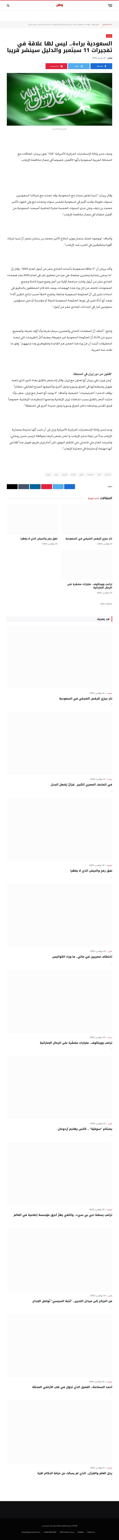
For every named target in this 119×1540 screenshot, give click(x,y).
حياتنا (109, 779)
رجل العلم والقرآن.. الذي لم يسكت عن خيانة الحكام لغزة (74, 1473)
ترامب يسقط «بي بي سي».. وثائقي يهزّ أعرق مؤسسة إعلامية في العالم (63, 1215)
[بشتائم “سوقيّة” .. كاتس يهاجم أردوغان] (59, 1087)
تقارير (110, 951)
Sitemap (81, 1532)
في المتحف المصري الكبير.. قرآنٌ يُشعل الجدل (81, 784)
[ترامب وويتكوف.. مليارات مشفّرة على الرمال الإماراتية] (87, 565)
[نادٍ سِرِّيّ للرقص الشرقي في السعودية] (87, 519)
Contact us (91, 1532)
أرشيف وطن (95, 24)
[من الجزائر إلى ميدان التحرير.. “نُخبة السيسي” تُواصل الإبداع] (59, 1259)
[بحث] (8, 5)
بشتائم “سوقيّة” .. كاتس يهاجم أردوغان (85, 1129)
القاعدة (73, 474)
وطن (110, 58)
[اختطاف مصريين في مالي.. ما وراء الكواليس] (59, 915)
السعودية (90, 474)
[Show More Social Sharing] (42, 66)
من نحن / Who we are (67, 1532)
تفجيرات (64, 474)
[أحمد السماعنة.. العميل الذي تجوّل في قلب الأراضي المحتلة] (59, 1346)
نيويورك (48, 474)
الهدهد (87, 24)
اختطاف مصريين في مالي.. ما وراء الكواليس (82, 957)
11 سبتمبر (108, 474)
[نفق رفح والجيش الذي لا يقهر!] (32, 519)
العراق (82, 474)
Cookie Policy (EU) (50, 1532)
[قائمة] (110, 5)
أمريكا (99, 474)
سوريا (56, 474)
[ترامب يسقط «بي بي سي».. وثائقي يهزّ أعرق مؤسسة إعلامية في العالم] (59, 1173)
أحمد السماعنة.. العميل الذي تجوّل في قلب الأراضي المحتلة (72, 1387)
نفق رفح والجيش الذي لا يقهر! (38, 538)
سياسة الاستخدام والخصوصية (31, 1532)
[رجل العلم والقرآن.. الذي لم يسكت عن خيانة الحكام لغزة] (59, 1432)
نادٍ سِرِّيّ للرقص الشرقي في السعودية (89, 538)
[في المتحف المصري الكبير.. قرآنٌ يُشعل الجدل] (59, 743)
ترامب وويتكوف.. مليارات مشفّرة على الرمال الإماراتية (89, 586)
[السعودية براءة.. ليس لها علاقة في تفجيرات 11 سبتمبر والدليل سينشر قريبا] (59, 99)
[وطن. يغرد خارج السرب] (59, 5)
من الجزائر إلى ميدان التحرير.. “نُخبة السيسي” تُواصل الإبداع (72, 1301)
